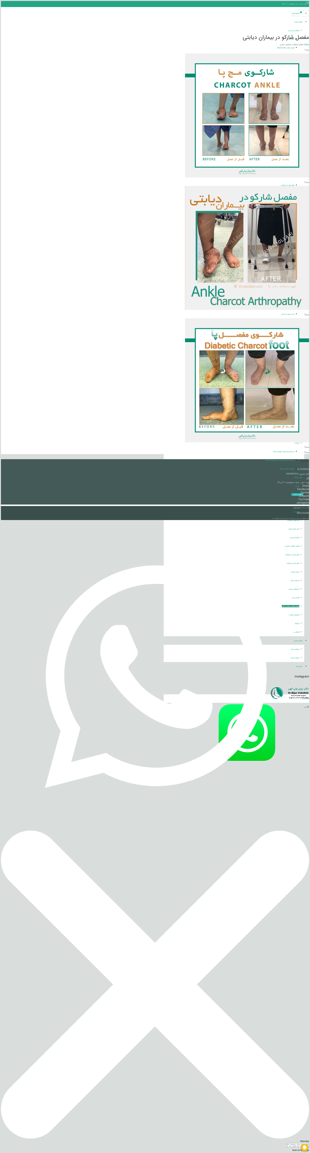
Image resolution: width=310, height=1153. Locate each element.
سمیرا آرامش (297, 507)
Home (306, 44)
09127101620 (303, 512)
